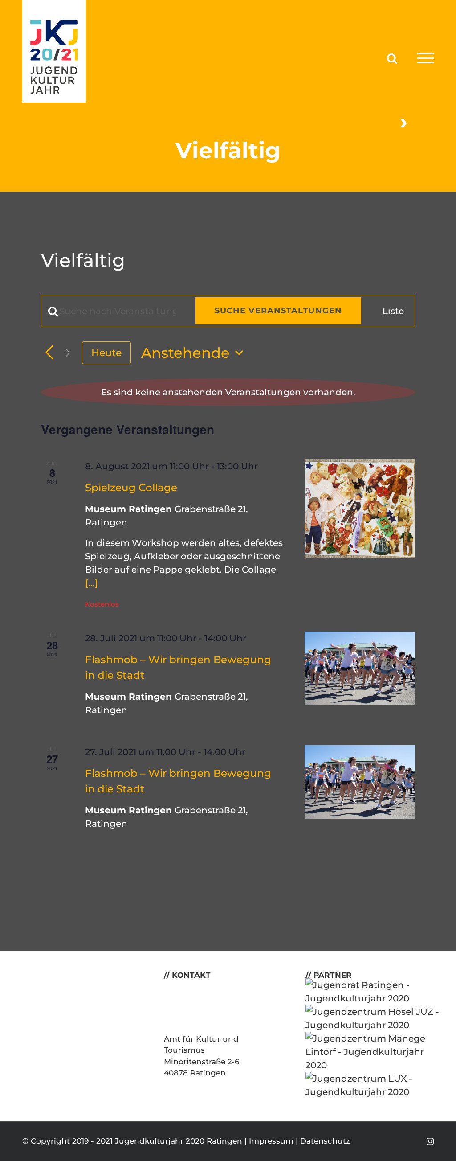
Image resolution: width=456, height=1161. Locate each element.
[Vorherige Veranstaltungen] (49, 352)
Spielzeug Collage (131, 487)
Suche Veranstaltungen (278, 311)
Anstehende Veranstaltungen (221, 121)
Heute (106, 352)
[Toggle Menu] (425, 58)
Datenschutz (325, 1140)
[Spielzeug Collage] (360, 508)
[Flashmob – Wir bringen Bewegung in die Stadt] (360, 668)
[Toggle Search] (392, 57)
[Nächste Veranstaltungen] (68, 352)
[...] (91, 583)
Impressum (271, 1140)
